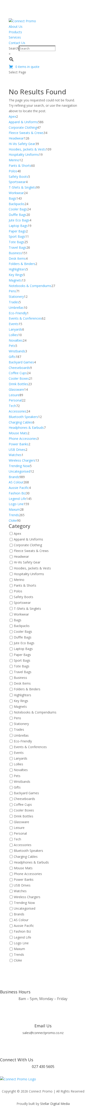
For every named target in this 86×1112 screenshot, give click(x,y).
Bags (17, 620)
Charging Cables (26, 856)
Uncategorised (24, 908)
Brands (19, 914)
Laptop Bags (23, 649)
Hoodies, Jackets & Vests (32, 568)
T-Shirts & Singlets (27, 608)
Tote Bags (21, 666)
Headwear (21, 557)
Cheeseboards (24, 799)
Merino (19, 579)
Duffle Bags (22, 637)
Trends (19, 954)
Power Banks (23, 879)
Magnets (20, 706)
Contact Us (17, 43)
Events (19, 752)
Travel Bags (22, 672)
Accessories (22, 845)
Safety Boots (23, 597)
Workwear (21, 614)
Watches (20, 891)
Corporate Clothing (28, 545)
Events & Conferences (30, 747)
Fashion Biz (22, 931)
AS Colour (21, 920)
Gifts (17, 787)
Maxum (19, 949)
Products (15, 32)
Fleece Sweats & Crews (31, 551)
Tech (17, 839)
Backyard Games (26, 793)
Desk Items (22, 683)
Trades (19, 729)
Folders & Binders (27, 689)
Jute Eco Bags (24, 643)
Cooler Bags (23, 631)
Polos (18, 591)
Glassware (21, 822)
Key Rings (21, 701)
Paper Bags (22, 654)
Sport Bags (22, 660)
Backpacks (22, 626)
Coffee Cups (23, 805)
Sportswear (22, 603)
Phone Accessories (28, 874)
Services (15, 37)
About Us (15, 26)
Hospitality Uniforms (29, 574)
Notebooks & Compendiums (35, 712)
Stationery (21, 724)
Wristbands (22, 781)
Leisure (19, 827)
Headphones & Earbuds (31, 862)
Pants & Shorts (25, 585)
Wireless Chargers (27, 897)
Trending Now (24, 902)
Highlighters (22, 695)
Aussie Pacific (24, 926)
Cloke (18, 960)
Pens (17, 718)
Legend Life (22, 937)
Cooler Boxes (24, 810)
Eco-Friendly (23, 741)
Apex (17, 533)
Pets (17, 776)
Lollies (18, 764)
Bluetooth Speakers (28, 851)
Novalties (21, 770)
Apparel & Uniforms (28, 539)
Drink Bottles (23, 816)
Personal (20, 833)
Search (14, 48)
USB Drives (22, 885)
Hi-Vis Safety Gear (27, 562)
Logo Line (21, 943)
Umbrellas (21, 735)
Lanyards (20, 758)
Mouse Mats (23, 868)
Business (20, 678)
